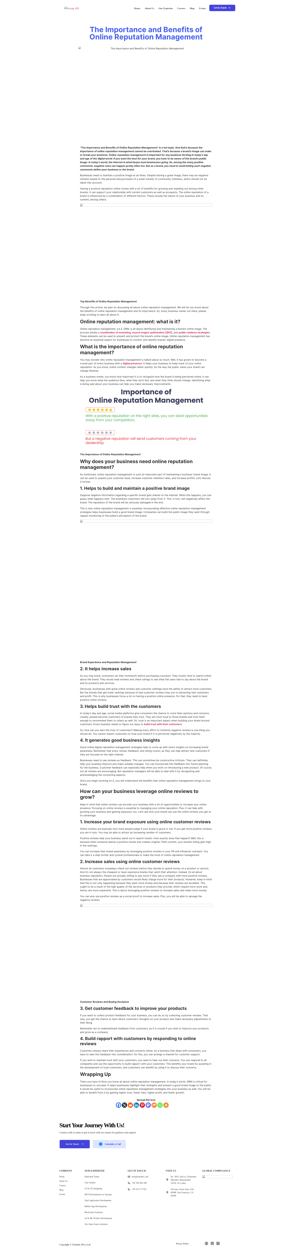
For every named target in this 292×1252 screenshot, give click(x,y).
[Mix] (154, 1105)
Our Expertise (166, 8)
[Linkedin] (136, 1105)
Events (202, 8)
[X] (124, 1105)
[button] (222, 8)
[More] (166, 1105)
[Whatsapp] (160, 1105)
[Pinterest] (142, 1105)
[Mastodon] (148, 1105)
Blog (192, 8)
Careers (181, 8)
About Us (149, 8)
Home (137, 8)
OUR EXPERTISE (95, 1170)
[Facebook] (118, 1105)
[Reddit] (130, 1105)
